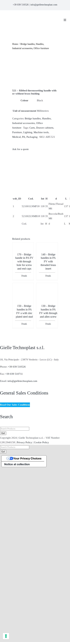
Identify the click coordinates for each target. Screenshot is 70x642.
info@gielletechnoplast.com (43, 4)
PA (23, 137)
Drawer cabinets (44, 127)
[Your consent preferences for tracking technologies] (6, 636)
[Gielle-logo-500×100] (29, 15)
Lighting (27, 132)
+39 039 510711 (14, 373)
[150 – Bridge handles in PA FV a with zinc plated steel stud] (22, 292)
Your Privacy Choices (27, 458)
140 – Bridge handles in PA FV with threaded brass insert (48, 261)
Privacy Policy (24, 442)
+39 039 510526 (21, 4)
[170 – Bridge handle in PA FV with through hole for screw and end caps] (22, 251)
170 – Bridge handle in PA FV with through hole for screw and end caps (24, 261)
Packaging (32, 137)
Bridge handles (33, 118)
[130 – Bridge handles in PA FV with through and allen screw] (47, 296)
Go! (3, 433)
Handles (46, 118)
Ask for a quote (20, 149)
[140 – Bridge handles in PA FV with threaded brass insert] (47, 251)
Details (24, 276)
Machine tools (41, 132)
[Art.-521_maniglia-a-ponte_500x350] (35, 70)
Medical (16, 137)
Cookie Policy (41, 442)
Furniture (17, 132)
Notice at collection (17, 464)
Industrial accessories (23, 123)
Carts (32, 127)
